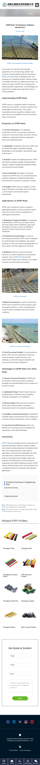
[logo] (18, 5)
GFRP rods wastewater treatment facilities (20, 63)
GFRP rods (6, 77)
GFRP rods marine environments (20, 346)
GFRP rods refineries (20, 296)
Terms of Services (25, 750)
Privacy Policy (13, 750)
